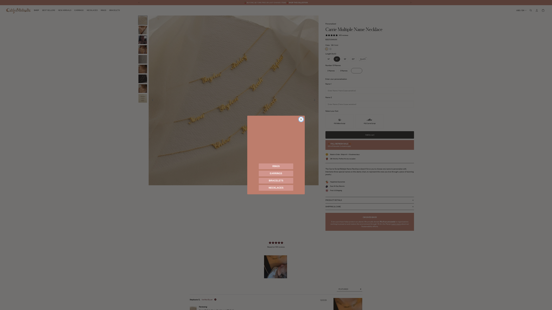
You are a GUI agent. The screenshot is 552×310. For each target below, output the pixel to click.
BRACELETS (276, 180)
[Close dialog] (301, 119)
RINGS (276, 166)
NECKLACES (276, 188)
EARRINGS (276, 173)
